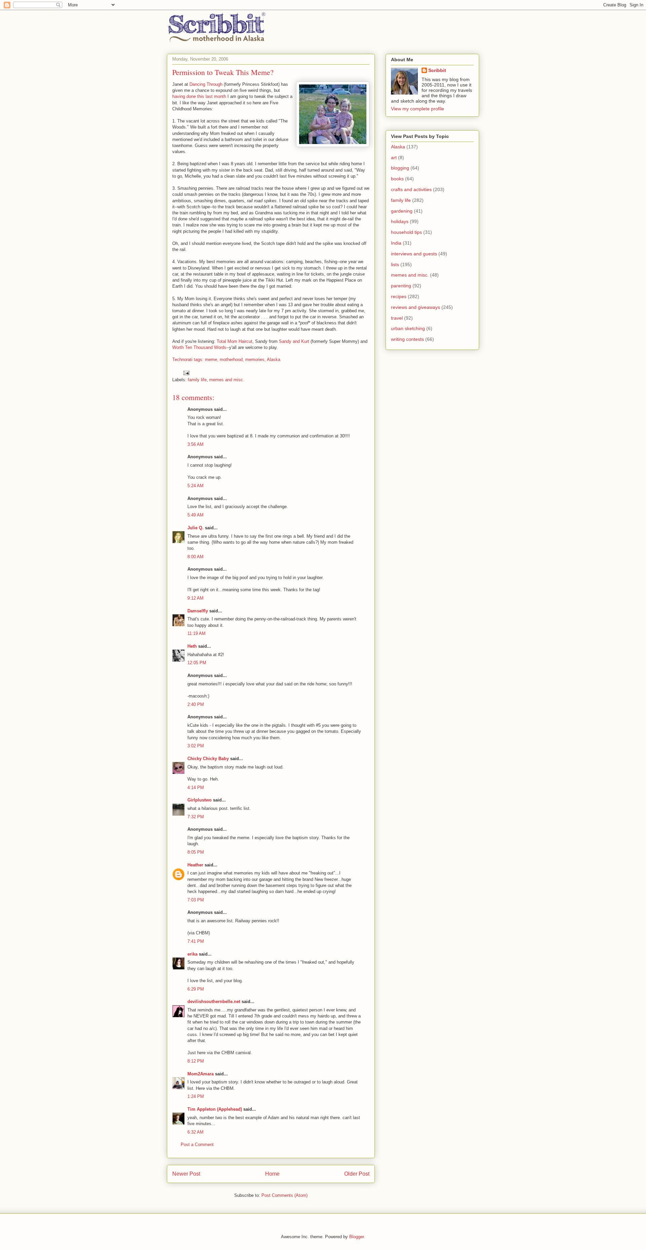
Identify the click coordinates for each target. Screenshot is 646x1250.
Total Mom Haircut (234, 341)
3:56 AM (195, 444)
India (396, 243)
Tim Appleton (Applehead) (214, 1109)
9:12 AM (195, 598)
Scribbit (437, 70)
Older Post (356, 1174)
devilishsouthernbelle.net (213, 1001)
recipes (398, 296)
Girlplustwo (199, 799)
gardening (401, 211)
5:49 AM (195, 514)
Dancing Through (205, 84)
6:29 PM (195, 989)
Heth (192, 646)
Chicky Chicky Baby (208, 758)
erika (192, 954)
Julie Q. (195, 527)
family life (197, 379)
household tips (406, 232)
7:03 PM (195, 899)
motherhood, (232, 359)
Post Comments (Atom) (284, 1195)
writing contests (407, 339)
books (397, 178)
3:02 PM (195, 745)
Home (272, 1174)
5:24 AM (195, 485)
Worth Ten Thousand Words (199, 347)
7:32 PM (195, 816)
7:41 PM (195, 941)
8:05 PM (195, 852)
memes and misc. (226, 379)
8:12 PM (195, 1061)
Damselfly (197, 610)
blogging (400, 168)
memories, (255, 359)
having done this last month (199, 96)
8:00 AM (195, 556)
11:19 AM (196, 633)
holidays (399, 221)
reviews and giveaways (415, 307)
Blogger (356, 1236)
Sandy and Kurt (294, 341)
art (394, 157)
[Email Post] (186, 372)
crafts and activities (411, 189)
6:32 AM (195, 1132)
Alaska (273, 359)
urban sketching (408, 328)
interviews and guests (414, 253)
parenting (401, 285)
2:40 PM (195, 704)
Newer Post (186, 1174)
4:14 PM (195, 787)
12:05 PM (196, 662)
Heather (195, 864)
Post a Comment (197, 1144)
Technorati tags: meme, (195, 359)
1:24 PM (195, 1096)
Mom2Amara (200, 1073)
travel (397, 318)
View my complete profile (417, 108)
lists (395, 264)
